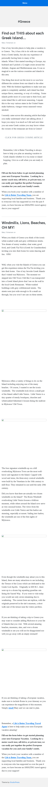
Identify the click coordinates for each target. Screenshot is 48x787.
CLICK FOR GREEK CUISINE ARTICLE (24, 137)
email (11, 708)
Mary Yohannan (8, 43)
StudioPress (14, 782)
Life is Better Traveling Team (18, 195)
